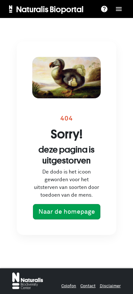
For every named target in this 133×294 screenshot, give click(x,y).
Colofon (68, 286)
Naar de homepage (66, 212)
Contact (88, 286)
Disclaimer (110, 286)
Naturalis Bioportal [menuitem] (50, 8)
